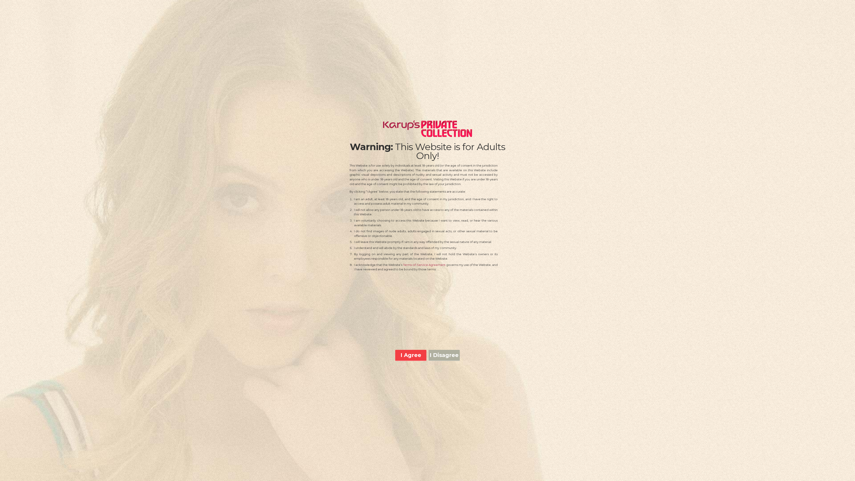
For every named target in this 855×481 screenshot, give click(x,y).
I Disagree (444, 355)
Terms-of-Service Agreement (424, 265)
